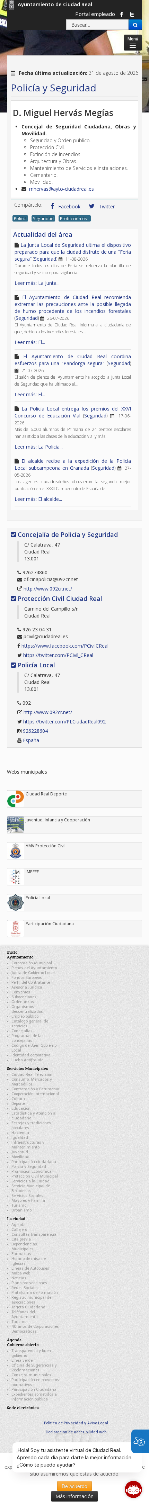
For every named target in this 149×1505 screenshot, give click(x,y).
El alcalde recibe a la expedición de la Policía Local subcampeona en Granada (73, 464)
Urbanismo (21, 1210)
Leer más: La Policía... (39, 446)
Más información (74, 1496)
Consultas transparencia (33, 1234)
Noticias (18, 1278)
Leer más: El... (30, 342)
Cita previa (21, 1239)
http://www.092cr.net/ (48, 588)
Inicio (12, 952)
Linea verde (22, 1360)
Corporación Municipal (31, 963)
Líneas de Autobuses (30, 1268)
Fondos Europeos (26, 977)
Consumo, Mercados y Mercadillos (31, 1082)
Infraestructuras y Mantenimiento (27, 1145)
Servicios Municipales (27, 1068)
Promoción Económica (31, 1171)
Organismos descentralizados (27, 1009)
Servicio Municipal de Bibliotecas (30, 1188)
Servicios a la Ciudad (30, 1181)
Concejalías (22, 1031)
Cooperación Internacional (35, 1094)
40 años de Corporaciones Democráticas (35, 1329)
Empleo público (24, 1016)
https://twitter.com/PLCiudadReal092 (64, 721)
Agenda (18, 1225)
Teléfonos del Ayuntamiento (24, 1314)
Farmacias (21, 1254)
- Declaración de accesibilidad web (74, 1432)
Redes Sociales (24, 1288)
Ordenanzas (22, 1002)
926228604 (35, 731)
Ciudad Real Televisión (31, 1074)
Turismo (18, 1205)
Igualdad (19, 1137)
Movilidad (20, 1157)
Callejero (19, 1229)
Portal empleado (95, 13)
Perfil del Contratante (30, 982)
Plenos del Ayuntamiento (34, 968)
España (31, 740)
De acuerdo (74, 1486)
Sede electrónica (23, 1407)
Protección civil (74, 218)
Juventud (19, 1152)
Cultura (18, 1099)
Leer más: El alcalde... (38, 499)
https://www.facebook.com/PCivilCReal (64, 645)
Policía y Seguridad (28, 1166)
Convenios (20, 992)
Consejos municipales (31, 1375)
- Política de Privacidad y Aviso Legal (74, 1423)
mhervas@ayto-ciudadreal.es (61, 189)
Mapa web (20, 1273)
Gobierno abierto (23, 1344)
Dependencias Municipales (24, 1246)
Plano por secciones (29, 1283)
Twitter (106, 206)
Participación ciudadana (33, 1162)
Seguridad (43, 218)
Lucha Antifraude (27, 1060)
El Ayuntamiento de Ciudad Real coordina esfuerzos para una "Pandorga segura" (73, 360)
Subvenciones (23, 997)
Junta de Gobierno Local (33, 973)
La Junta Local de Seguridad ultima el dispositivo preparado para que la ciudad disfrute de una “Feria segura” (73, 252)
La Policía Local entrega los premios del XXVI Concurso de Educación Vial (73, 412)
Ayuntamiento (20, 956)
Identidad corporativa (31, 1055)
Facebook (68, 206)
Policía (20, 218)
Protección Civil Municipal (34, 1176)
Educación (20, 1108)
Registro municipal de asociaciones (31, 1300)
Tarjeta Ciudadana (28, 1307)
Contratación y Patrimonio (35, 1089)
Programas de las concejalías (27, 1038)
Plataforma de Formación (34, 1292)
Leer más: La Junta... (37, 283)
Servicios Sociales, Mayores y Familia (28, 1198)
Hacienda (20, 1132)
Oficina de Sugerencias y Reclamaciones (34, 1367)
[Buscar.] (135, 24)
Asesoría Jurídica (26, 987)
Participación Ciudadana (33, 1389)
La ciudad (16, 1218)
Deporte (18, 1103)
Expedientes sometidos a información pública (34, 1397)
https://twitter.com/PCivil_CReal (58, 655)
